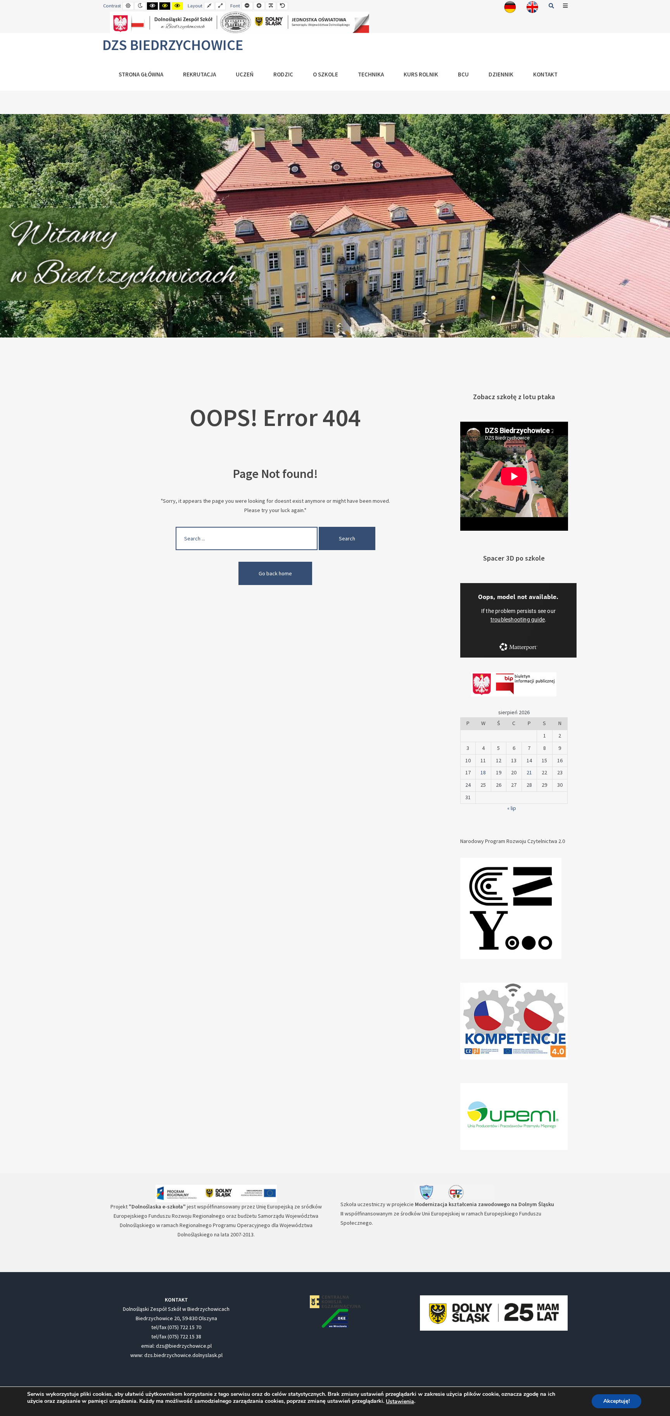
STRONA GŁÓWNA (141, 74)
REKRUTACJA (199, 74)
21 (529, 772)
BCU (463, 74)
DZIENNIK (501, 74)
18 (483, 772)
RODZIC (283, 74)
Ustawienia (400, 1401)
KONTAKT (545, 74)
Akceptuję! (616, 1401)
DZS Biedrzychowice (172, 45)
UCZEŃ (245, 74)
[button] (12, 226)
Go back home (275, 573)
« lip (511, 808)
